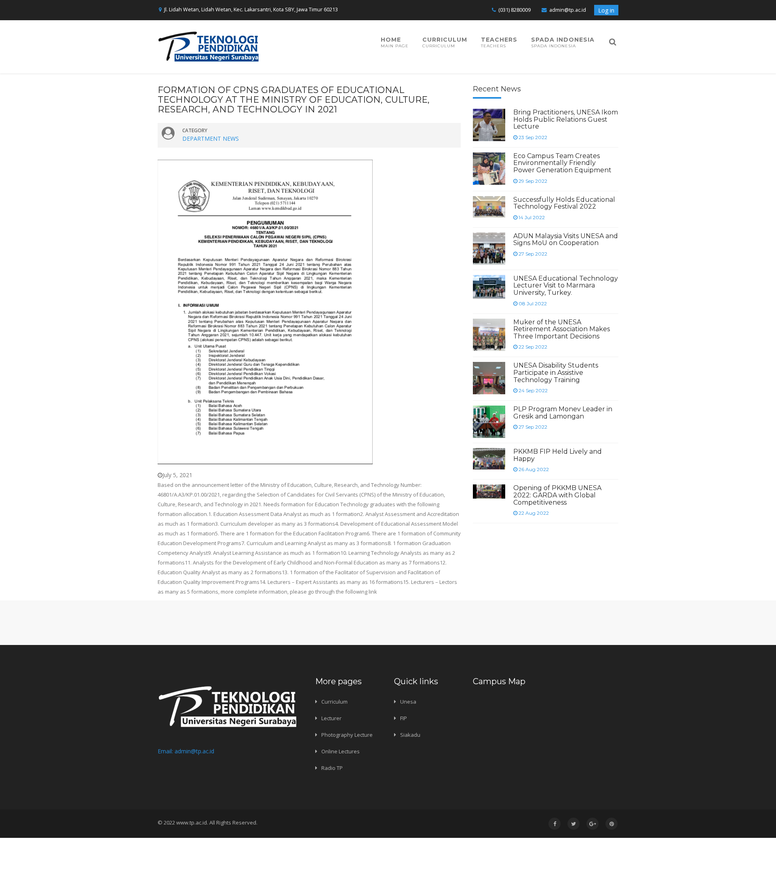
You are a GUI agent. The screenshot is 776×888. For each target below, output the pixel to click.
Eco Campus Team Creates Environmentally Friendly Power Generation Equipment (562, 163)
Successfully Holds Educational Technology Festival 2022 (564, 203)
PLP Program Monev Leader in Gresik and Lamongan (562, 412)
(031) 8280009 (514, 9)
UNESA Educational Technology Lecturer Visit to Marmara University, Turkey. (565, 285)
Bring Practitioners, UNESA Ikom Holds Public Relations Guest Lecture (565, 119)
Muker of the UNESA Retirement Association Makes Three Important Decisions (561, 329)
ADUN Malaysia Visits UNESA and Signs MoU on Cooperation (565, 239)
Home (395, 42)
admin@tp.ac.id (567, 9)
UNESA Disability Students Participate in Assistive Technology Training (555, 372)
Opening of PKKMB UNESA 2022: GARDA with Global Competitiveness (557, 495)
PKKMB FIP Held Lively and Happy (557, 455)
